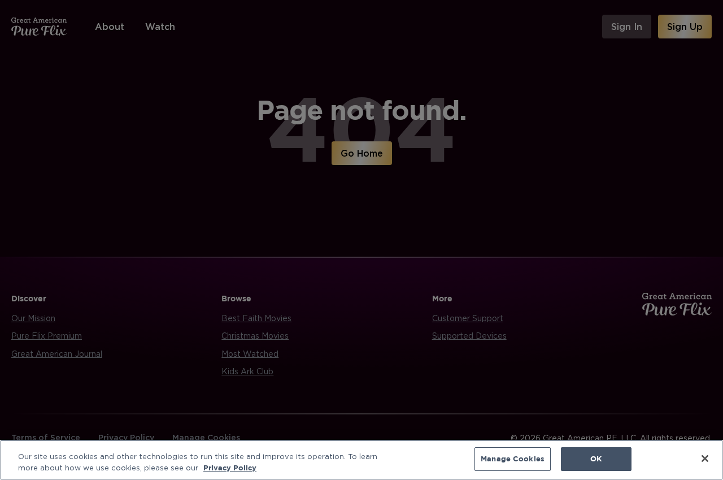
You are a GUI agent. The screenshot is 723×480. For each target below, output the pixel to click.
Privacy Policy (229, 468)
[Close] (704, 458)
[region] (361, 460)
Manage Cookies (513, 458)
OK (596, 458)
